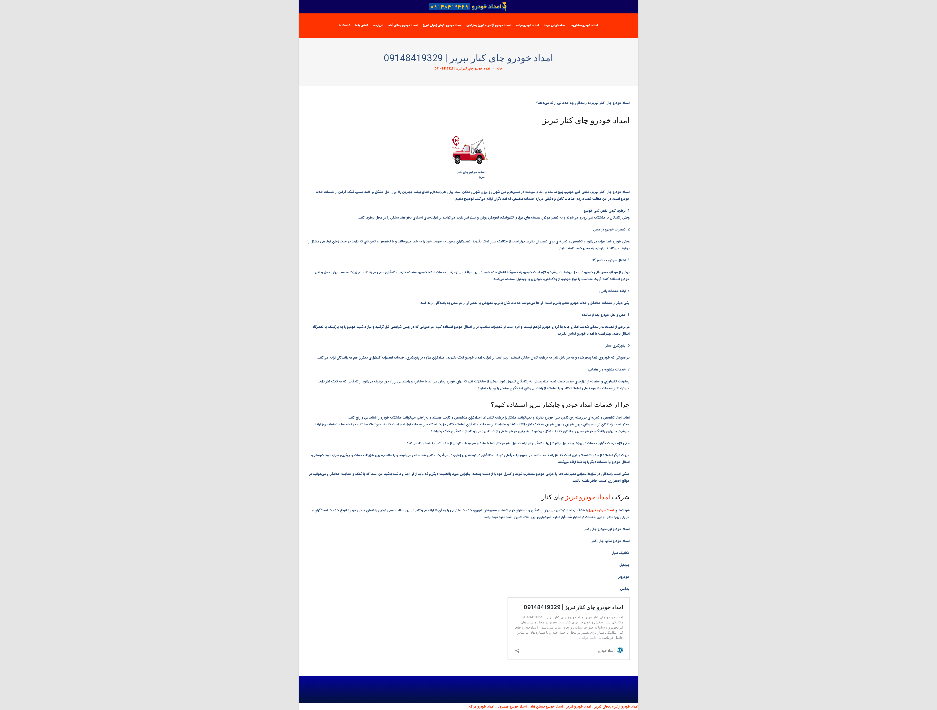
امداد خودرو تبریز (587, 497)
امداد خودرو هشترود (512, 706)
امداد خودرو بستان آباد (546, 706)
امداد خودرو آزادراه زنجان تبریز (616, 706)
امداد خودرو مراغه (481, 706)
